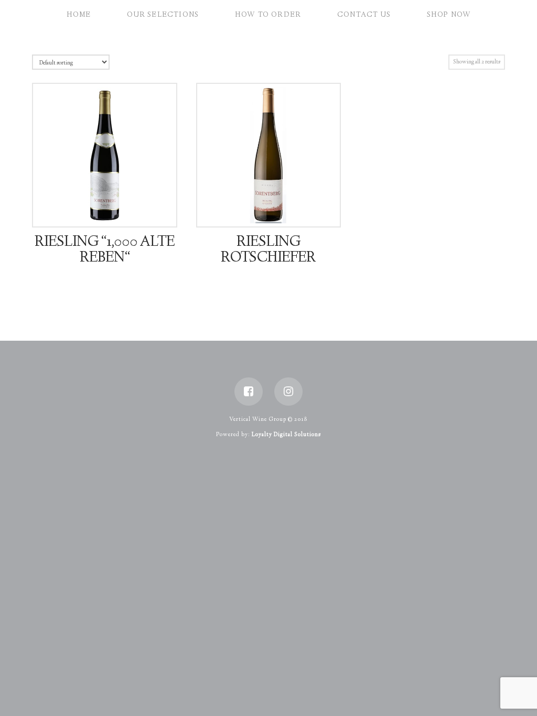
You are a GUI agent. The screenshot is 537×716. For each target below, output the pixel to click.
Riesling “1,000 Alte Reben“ (105, 250)
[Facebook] (248, 391)
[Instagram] (288, 391)
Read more (109, 209)
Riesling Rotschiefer (268, 250)
